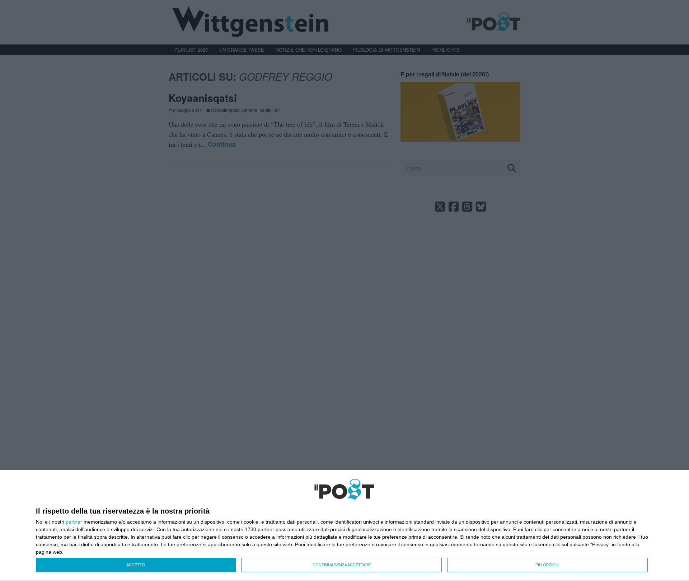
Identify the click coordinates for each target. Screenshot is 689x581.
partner (74, 521)
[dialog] (344, 525)
